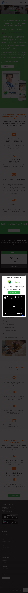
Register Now (14, 293)
